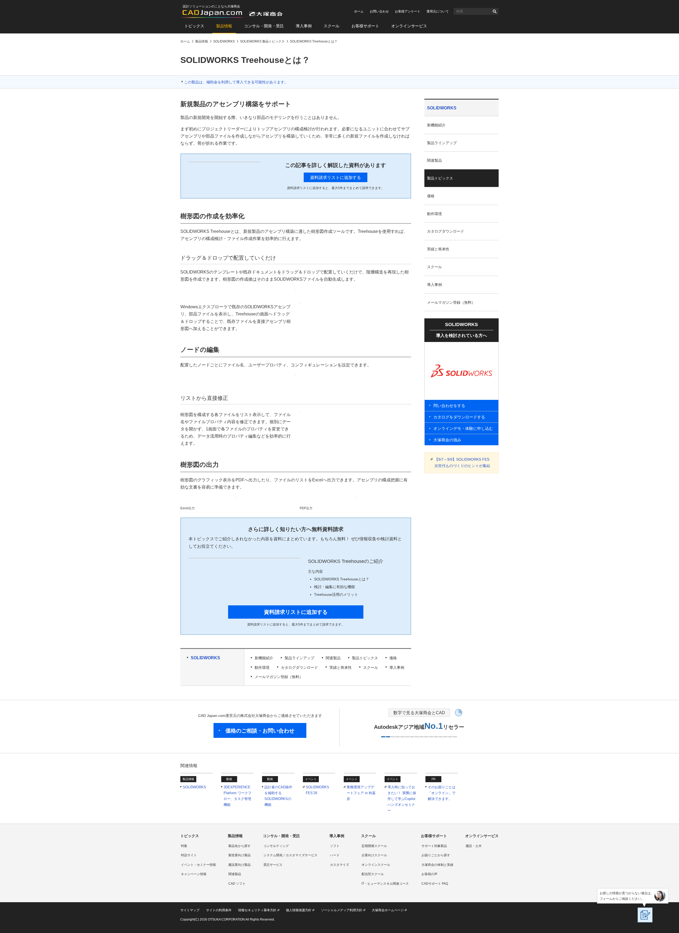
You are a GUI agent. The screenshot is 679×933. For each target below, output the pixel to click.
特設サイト (189, 855)
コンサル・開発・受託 (264, 26)
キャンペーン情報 (193, 874)
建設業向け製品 (239, 865)
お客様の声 (429, 874)
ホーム (359, 11)
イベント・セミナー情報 (198, 865)
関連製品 (333, 658)
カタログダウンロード (299, 667)
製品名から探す (239, 846)
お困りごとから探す (435, 855)
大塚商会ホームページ (388, 910)
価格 (393, 658)
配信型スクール (373, 874)
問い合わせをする (449, 405)
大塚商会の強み (447, 440)
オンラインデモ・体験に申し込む (463, 428)
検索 (495, 11)
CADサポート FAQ (434, 883)
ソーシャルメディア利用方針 (341, 910)
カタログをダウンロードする (459, 417)
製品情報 (224, 26)
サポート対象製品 (434, 846)
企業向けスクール (374, 855)
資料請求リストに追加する (335, 177)
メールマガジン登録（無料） (279, 677)
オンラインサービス (409, 26)
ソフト (335, 846)
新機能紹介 (264, 658)
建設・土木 (474, 846)
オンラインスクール (376, 865)
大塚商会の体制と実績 (437, 865)
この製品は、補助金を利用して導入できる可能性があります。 (236, 82)
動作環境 (262, 667)
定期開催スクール (374, 846)
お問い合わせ (379, 11)
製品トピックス (365, 658)
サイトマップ (189, 910)
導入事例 (304, 26)
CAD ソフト (237, 883)
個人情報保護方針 (298, 910)
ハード (335, 855)
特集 (184, 846)
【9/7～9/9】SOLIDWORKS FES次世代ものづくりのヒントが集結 (462, 462)
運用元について (437, 11)
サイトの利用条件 (219, 910)
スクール (332, 26)
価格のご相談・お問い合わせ (259, 731)
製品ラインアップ (299, 658)
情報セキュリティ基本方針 (257, 910)
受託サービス (272, 865)
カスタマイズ (339, 865)
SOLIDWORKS (205, 658)
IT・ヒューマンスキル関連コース (385, 883)
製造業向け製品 (239, 855)
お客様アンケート (407, 11)
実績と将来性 (340, 667)
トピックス (194, 26)
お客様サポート (365, 26)
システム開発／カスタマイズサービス (290, 855)
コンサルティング (276, 846)
